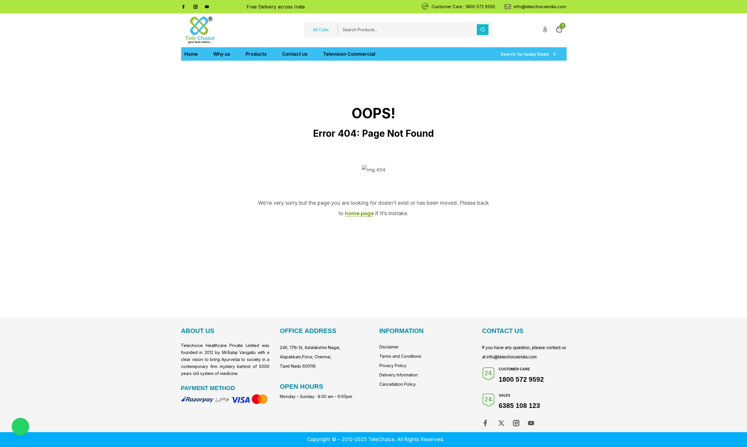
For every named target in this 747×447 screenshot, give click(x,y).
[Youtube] (207, 7)
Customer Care (514, 369)
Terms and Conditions (400, 356)
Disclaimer (389, 346)
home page (359, 213)
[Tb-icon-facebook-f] (184, 7)
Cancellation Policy (397, 384)
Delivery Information (398, 374)
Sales (504, 395)
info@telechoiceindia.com (512, 356)
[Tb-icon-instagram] (195, 7)
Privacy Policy (392, 365)
